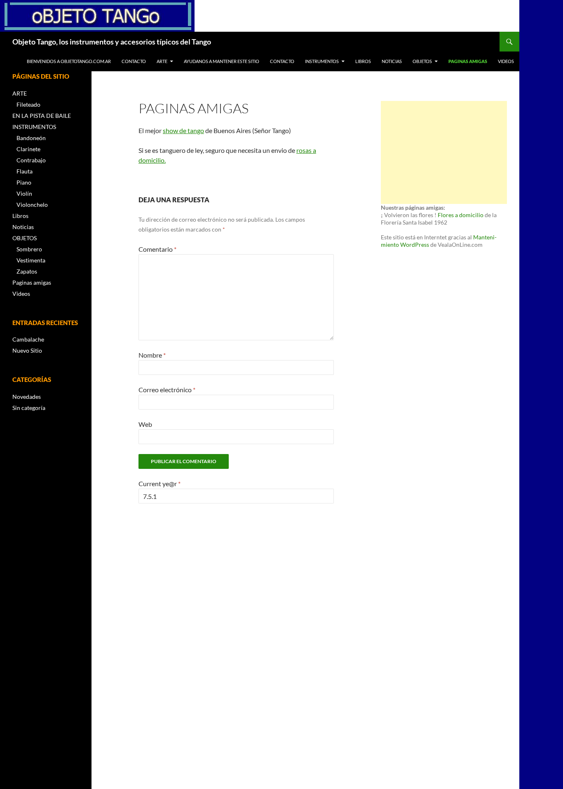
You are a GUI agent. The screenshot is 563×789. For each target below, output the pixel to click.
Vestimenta (30, 260)
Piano (23, 182)
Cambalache (28, 339)
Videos (506, 61)
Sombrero (29, 249)
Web (145, 424)
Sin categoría (28, 407)
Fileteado (28, 104)
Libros (363, 61)
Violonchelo (32, 204)
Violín (24, 193)
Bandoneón (31, 137)
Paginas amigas (467, 61)
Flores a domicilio (460, 214)
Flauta (24, 171)
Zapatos (26, 271)
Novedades (26, 396)
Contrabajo (31, 160)
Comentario (157, 249)
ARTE (162, 61)
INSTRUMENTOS (322, 61)
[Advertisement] (444, 152)
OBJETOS (422, 61)
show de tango (183, 130)
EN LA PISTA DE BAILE (41, 115)
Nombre (152, 355)
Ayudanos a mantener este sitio (221, 61)
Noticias (392, 61)
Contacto (134, 61)
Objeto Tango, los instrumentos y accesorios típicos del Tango (111, 41)
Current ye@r (159, 483)
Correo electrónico (166, 389)
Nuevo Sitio (27, 350)
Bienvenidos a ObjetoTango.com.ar (69, 61)
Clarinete (28, 148)
